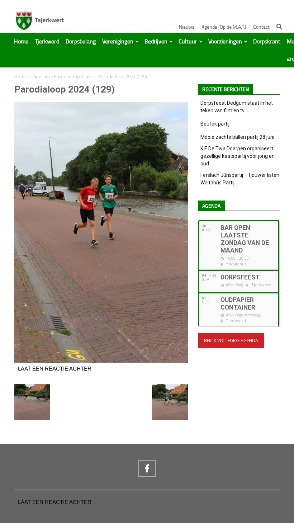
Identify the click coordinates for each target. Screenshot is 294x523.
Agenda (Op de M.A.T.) (223, 27)
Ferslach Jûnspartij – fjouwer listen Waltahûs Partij (239, 178)
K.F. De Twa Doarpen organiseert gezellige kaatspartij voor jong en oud (237, 156)
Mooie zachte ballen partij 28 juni (237, 137)
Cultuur (188, 41)
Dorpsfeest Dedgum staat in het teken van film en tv (236, 106)
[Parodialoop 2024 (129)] (101, 361)
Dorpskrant (266, 41)
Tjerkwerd (47, 41)
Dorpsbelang (81, 41)
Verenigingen (117, 41)
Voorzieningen (225, 41)
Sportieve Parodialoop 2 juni (63, 77)
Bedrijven (155, 41)
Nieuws (187, 27)
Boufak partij (214, 124)
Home (21, 41)
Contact (261, 27)
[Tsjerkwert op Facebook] (147, 468)
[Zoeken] (279, 26)
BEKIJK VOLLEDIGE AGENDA (231, 341)
